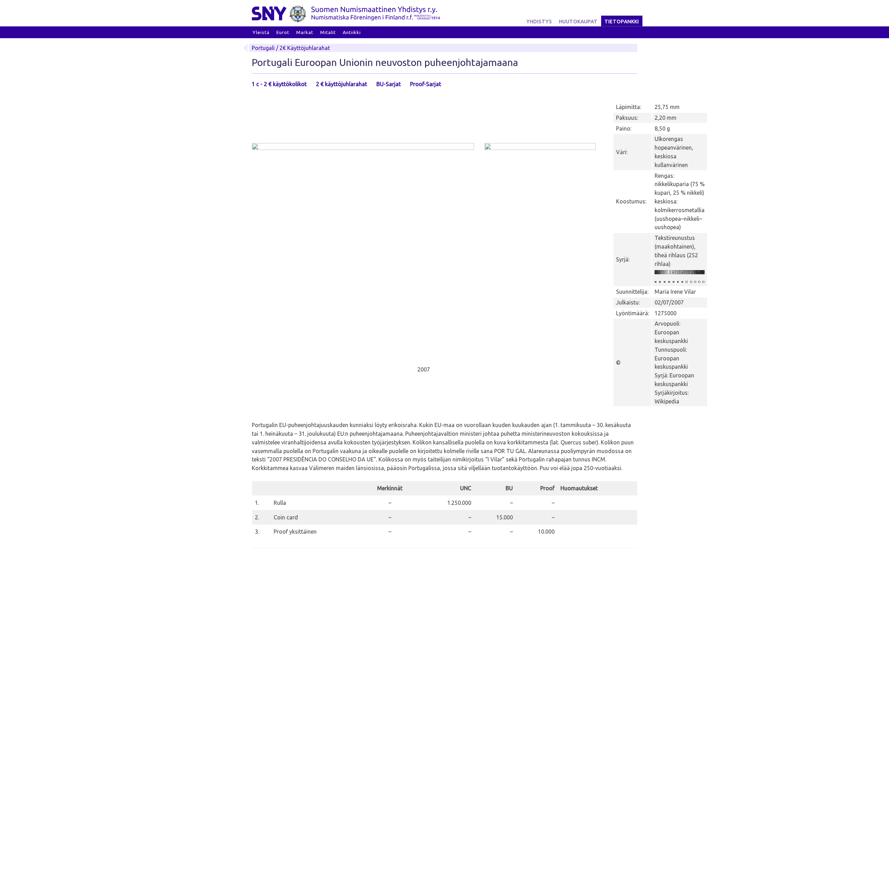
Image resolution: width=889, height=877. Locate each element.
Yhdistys (539, 21)
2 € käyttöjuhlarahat (341, 84)
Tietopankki (622, 21)
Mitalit (328, 32)
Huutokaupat (578, 21)
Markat (304, 32)
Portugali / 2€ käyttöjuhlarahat (291, 48)
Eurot (282, 32)
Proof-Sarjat (425, 84)
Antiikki (352, 32)
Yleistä (260, 32)
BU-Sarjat (388, 84)
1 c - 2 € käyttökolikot (279, 84)
